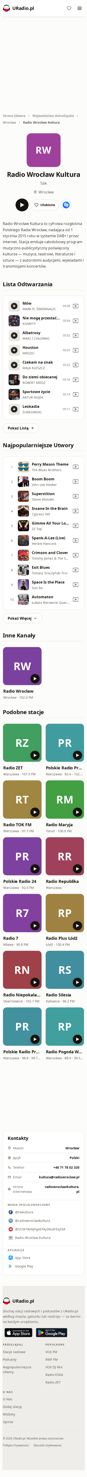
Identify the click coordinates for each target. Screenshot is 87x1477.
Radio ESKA (54, 1374)
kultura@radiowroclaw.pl (59, 1177)
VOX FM (51, 1352)
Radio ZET (13, 768)
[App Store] (18, 1332)
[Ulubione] (69, 8)
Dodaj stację (12, 1406)
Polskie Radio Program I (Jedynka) (65, 768)
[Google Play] (51, 1332)
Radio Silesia (58, 995)
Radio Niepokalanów (22, 995)
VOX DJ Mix (53, 1367)
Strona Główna (14, 116)
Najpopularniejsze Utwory (17, 1369)
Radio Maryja (59, 824)
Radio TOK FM (17, 824)
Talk (43, 183)
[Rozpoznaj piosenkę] (66, 205)
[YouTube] (75, 306)
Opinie (8, 1422)
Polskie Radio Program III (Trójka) (22, 1051)
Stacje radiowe (14, 1352)
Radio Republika (62, 881)
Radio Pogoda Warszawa (65, 1051)
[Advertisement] (43, 65)
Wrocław (9, 122)
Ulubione (47, 205)
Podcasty (9, 1359)
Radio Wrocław (18, 691)
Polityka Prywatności (16, 1445)
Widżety (9, 1414)
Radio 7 (10, 938)
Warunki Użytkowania (47, 1445)
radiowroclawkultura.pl (62, 1189)
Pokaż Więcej (20, 618)
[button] (22, 666)
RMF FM (51, 1359)
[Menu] (79, 8)
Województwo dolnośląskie (53, 116)
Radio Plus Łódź (62, 938)
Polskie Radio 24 (19, 881)
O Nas (7, 1399)
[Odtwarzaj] (22, 204)
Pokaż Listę (18, 428)
